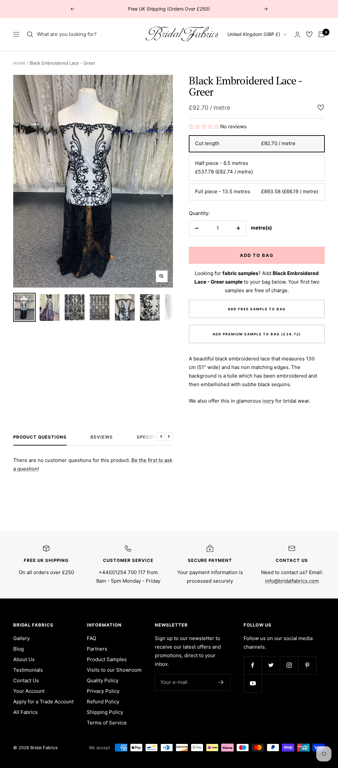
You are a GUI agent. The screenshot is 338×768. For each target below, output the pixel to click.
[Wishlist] (309, 34)
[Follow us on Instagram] (289, 665)
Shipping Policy (105, 712)
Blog (18, 649)
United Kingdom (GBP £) (253, 34)
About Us (24, 659)
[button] (204, 126)
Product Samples (107, 659)
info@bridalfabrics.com (292, 581)
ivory (268, 401)
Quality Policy (102, 680)
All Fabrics (25, 712)
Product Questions (40, 437)
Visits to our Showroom (114, 670)
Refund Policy (103, 701)
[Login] (297, 34)
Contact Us (26, 680)
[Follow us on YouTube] (253, 683)
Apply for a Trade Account (43, 701)
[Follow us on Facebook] (253, 665)
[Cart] (321, 34)
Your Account (29, 691)
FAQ (91, 638)
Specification (156, 437)
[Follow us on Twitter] (271, 665)
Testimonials (28, 670)
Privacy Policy (103, 691)
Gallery (21, 638)
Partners (97, 649)
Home (19, 63)
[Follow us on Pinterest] (307, 665)
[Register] (221, 682)
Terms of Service (107, 723)
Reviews (101, 437)
